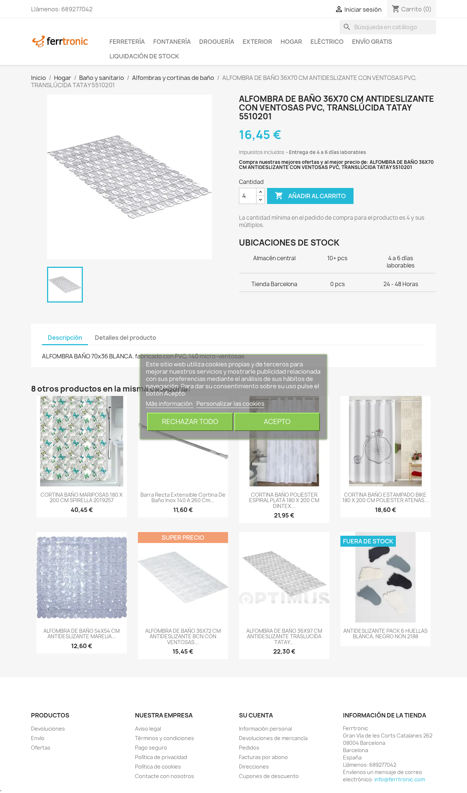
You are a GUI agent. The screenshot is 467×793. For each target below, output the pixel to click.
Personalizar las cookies (230, 404)
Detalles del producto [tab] (125, 338)
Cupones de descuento (269, 776)
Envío (38, 738)
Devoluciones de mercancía (273, 738)
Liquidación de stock (144, 56)
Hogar (291, 42)
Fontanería (172, 42)
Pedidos (249, 747)
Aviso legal (148, 728)
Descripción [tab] (65, 338)
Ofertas (40, 747)
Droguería (216, 42)
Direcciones (254, 766)
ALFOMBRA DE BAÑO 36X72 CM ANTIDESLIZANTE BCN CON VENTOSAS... (183, 636)
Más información (170, 404)
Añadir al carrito (310, 195)
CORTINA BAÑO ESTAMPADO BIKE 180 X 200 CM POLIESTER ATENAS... (385, 497)
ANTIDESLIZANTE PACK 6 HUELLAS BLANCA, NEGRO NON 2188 (385, 633)
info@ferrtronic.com (399, 779)
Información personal (265, 728)
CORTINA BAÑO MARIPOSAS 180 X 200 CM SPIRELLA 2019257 (81, 497)
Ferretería (127, 42)
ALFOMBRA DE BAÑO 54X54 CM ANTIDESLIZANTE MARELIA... (81, 633)
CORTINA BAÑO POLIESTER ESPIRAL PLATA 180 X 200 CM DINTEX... (284, 500)
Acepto (277, 421)
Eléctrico (327, 42)
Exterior (257, 42)
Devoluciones (48, 728)
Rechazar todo (190, 421)
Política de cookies (158, 766)
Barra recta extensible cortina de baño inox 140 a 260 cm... (182, 497)
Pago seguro (151, 747)
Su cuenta (256, 715)
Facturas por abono (263, 757)
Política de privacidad (161, 757)
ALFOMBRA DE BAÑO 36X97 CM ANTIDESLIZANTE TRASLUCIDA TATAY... (284, 636)
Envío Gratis (372, 42)
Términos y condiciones (164, 738)
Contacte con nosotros (164, 776)
